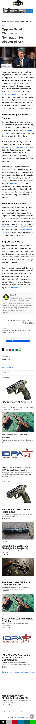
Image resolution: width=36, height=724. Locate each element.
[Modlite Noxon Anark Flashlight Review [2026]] (18, 680)
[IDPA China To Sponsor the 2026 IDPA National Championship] (18, 455)
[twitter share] (3, 349)
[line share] (20, 350)
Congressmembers (9, 227)
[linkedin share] (13, 350)
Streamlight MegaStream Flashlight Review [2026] (15, 547)
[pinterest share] (10, 350)
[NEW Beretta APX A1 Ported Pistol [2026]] (18, 390)
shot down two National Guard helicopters (17, 147)
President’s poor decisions (11, 94)
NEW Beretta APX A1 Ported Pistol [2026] (16, 510)
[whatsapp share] (17, 350)
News (3, 25)
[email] (9, 722)
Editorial (5, 578)
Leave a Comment (18, 341)
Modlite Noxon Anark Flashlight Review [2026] (15, 696)
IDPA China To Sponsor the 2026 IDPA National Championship (16, 657)
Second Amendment (8, 367)
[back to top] (32, 716)
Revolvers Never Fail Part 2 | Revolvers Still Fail (16, 583)
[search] (33, 3)
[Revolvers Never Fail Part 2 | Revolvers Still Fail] (18, 567)
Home (3, 19)
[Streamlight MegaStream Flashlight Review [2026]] (18, 530)
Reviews (4, 541)
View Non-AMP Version (23, 717)
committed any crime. (17, 184)
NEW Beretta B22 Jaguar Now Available (17, 619)
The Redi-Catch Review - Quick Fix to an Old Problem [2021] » (19, 322)
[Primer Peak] (18, 3)
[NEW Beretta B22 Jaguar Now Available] (18, 422)
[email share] (7, 350)
